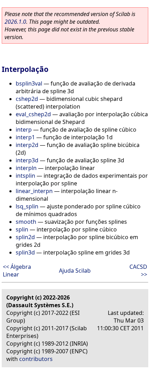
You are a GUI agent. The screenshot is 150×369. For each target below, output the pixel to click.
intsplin (25, 175)
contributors (36, 359)
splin (22, 229)
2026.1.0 (15, 21)
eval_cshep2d (33, 114)
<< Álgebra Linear (17, 270)
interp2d (27, 145)
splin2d (25, 237)
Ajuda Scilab (75, 270)
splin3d (25, 252)
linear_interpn (34, 191)
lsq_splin (27, 206)
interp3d (27, 160)
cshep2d (27, 99)
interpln (26, 168)
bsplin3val (29, 83)
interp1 (25, 137)
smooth (26, 222)
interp (24, 129)
